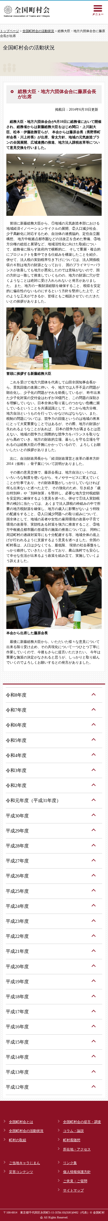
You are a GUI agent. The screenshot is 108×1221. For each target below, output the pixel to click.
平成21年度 (17, 951)
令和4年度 (16, 755)
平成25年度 (17, 891)
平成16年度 (17, 1026)
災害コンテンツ (21, 1172)
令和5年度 (16, 740)
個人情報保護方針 (77, 1172)
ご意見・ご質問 (75, 1181)
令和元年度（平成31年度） (33, 800)
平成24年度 (17, 906)
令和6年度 (16, 725)
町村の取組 (17, 1140)
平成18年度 (17, 996)
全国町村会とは (21, 1122)
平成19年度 (17, 981)
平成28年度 (17, 845)
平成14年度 (17, 1057)
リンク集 (70, 1163)
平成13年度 (17, 1072)
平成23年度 (17, 921)
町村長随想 (71, 1140)
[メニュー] (98, 10)
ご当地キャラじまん (24, 1163)
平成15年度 (17, 1042)
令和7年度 (16, 710)
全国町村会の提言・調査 (82, 1122)
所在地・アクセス (77, 1149)
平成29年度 (17, 830)
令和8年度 (16, 695)
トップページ (9, 31)
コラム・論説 (73, 1131)
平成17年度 (17, 1011)
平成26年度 (17, 875)
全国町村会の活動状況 (38, 31)
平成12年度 (17, 1087)
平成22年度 (17, 936)
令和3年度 (16, 770)
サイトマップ (73, 1190)
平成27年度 (17, 860)
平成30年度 (17, 815)
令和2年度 (16, 785)
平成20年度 (17, 966)
